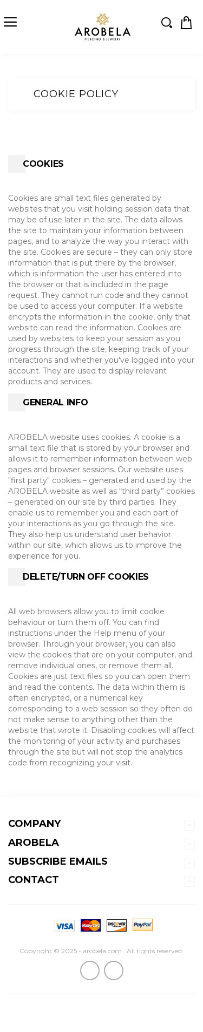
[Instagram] (113, 970)
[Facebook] (90, 970)
